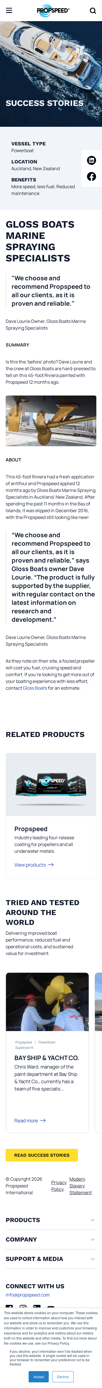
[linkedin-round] (91, 160)
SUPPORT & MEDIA (34, 1258)
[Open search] (93, 11)
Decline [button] (63, 1376)
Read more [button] (26, 1120)
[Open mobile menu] (9, 11)
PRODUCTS (23, 1219)
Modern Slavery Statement (80, 1186)
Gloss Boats (35, 688)
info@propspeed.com (28, 1295)
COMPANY (21, 1239)
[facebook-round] (91, 176)
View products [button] (30, 864)
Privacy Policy (59, 1185)
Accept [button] (38, 1376)
